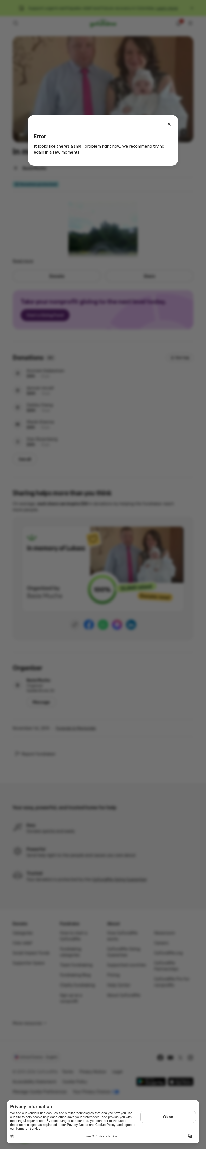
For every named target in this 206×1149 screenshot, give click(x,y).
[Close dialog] (169, 124)
